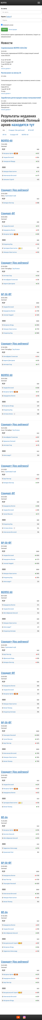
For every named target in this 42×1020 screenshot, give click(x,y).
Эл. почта (4, 9)
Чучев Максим (8, 514)
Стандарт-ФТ (8, 213)
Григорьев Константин (10, 248)
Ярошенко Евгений (9, 441)
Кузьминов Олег (8, 852)
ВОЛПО (4, 3)
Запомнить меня (7, 25)
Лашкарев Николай (9, 735)
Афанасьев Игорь (8, 658)
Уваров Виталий (8, 157)
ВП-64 (4, 817)
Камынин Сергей (8, 179)
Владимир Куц (7, 244)
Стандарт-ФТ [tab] (14, 135)
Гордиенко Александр (10, 848)
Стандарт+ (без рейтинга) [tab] (16, 130)
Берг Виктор (7, 479)
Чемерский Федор (9, 161)
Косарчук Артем (8, 153)
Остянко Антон (8, 414)
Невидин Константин (10, 171)
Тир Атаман (16, 268)
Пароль (6, 17)
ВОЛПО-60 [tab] (25, 135)
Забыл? (9, 17)
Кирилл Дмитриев (9, 284)
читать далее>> (6, 68)
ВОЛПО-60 (6, 140)
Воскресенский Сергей (10, 943)
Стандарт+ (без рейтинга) (15, 190)
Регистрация (13, 29)
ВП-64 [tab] (4, 135)
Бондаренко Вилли (9, 230)
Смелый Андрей (8, 315)
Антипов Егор (7, 276)
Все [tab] (4, 130)
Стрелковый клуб (10, 196)
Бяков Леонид (7, 708)
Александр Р (7, 455)
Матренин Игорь (8, 325)
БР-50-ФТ (6, 294)
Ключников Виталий (9, 175)
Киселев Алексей (8, 834)
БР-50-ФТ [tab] (31, 130)
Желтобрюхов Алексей (10, 613)
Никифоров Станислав (10, 280)
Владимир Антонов (9, 631)
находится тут (23, 124)
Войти (4, 29)
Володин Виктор (8, 203)
